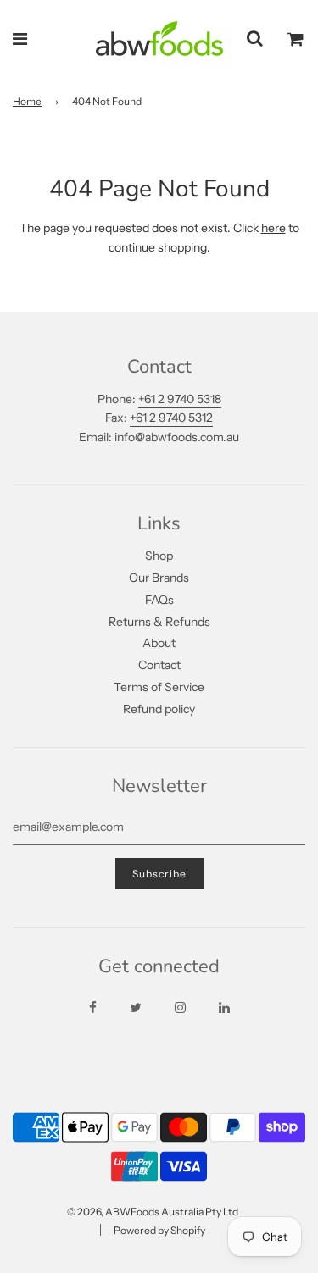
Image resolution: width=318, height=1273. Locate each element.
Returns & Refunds (159, 621)
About (159, 642)
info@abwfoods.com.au (176, 437)
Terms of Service (159, 687)
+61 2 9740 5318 (179, 399)
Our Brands (159, 577)
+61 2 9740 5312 (171, 417)
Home (27, 101)
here (273, 227)
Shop (159, 555)
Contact (159, 664)
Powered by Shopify (159, 1230)
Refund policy (159, 709)
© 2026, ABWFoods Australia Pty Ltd (152, 1211)
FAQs (159, 599)
